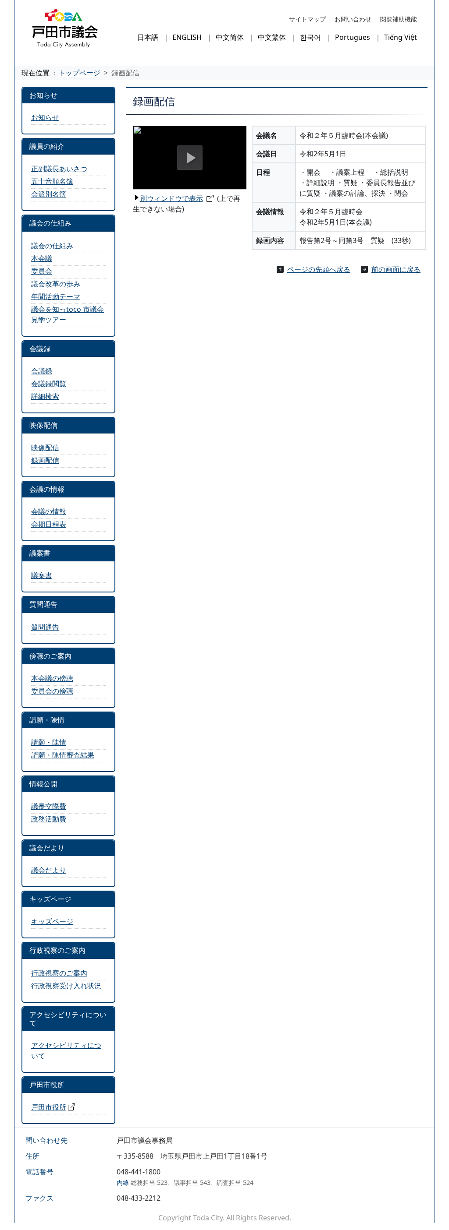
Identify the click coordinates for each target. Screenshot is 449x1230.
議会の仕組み (52, 245)
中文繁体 (272, 37)
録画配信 (45, 460)
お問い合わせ (353, 19)
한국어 (310, 37)
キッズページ (52, 921)
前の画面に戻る (395, 269)
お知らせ (45, 117)
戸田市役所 (48, 1107)
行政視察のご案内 (59, 973)
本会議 (41, 258)
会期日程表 (48, 524)
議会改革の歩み (55, 284)
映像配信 (45, 447)
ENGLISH (187, 37)
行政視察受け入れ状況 (66, 985)
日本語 (147, 37)
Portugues (352, 37)
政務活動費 (48, 819)
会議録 (41, 371)
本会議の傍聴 (52, 678)
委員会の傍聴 (52, 691)
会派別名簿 (48, 194)
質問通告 (45, 627)
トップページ (79, 73)
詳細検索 (45, 396)
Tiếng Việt (400, 37)
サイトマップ (307, 19)
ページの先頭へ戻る (318, 269)
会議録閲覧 (48, 383)
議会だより (48, 870)
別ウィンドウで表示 (171, 198)
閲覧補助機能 (398, 19)
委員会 (41, 271)
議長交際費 (48, 806)
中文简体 (230, 37)
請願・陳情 (48, 742)
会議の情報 (48, 511)
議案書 (41, 575)
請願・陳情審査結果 (62, 755)
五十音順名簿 (52, 181)
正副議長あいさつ (59, 168)
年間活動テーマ (55, 296)
